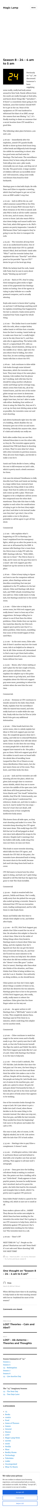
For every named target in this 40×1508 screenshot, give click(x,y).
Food (7, 1420)
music (7, 1444)
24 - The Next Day (10, 1391)
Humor (26, 1257)
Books (7, 1414)
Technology (10, 1455)
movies (8, 1441)
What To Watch (11, 1467)
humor (9, 1259)
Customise (20, 1498)
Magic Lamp (10, 7)
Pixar (7, 1449)
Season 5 (6, 1362)
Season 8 (6, 1373)
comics (8, 1417)
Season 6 (6, 1365)
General (8, 1429)
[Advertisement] (20, 36)
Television (32, 1257)
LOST (7, 1435)
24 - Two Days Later (11, 1394)
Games (8, 1426)
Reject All (20, 1503)
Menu (33, 7)
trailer (7, 1461)
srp (7, 1257)
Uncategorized (11, 1464)
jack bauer (15, 1259)
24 (22, 1257)
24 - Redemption (10, 1368)
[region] (20, 1490)
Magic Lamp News (12, 1438)
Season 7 (6, 1371)
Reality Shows (11, 1452)
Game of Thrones (12, 1423)
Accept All (20, 1492)
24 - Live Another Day (12, 1376)
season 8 (23, 1259)
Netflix (8, 1446)
